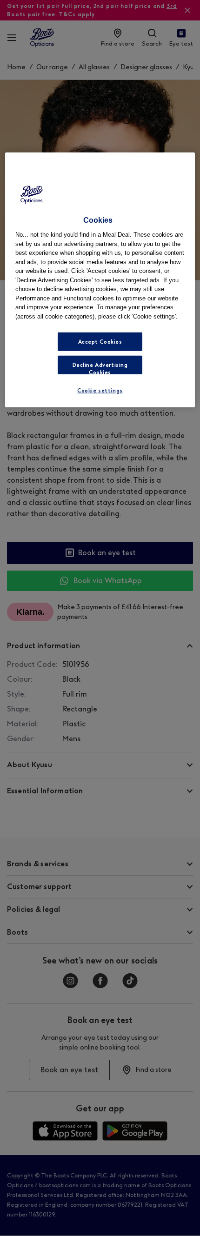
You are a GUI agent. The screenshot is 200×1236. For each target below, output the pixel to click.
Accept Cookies (100, 342)
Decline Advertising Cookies (100, 368)
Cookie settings (100, 390)
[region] (100, 279)
